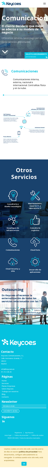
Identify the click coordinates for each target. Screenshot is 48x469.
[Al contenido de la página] (5, 52)
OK (24, 464)
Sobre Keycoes (8, 389)
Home (4, 380)
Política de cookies (37, 435)
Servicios (5, 383)
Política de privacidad (21, 435)
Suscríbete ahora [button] (10, 411)
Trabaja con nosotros (10, 391)
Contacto (5, 397)
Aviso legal (8, 435)
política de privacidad (28, 452)
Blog (3, 394)
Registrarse (18, 433)
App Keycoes (29, 433)
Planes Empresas (8, 386)
